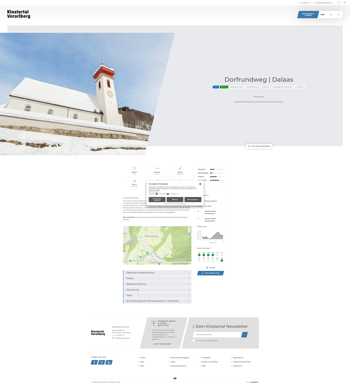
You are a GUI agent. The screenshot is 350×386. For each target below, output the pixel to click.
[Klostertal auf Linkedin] (109, 362)
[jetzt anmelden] (244, 334)
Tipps (129, 295)
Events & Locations (210, 362)
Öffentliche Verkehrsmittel (140, 272)
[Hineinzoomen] (189, 228)
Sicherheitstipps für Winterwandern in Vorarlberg (152, 301)
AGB (203, 366)
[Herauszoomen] (189, 231)
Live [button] (322, 14)
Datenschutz (238, 358)
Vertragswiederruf (178, 366)
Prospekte (206, 358)
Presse (143, 358)
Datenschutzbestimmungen (211, 340)
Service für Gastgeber (180, 358)
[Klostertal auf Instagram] (101, 362)
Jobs (142, 366)
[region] (157, 262)
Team (142, 362)
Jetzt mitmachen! (162, 344)
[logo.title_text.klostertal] (18, 14)
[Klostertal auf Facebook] (94, 362)
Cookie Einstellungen (242, 362)
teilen (212, 267)
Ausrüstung (132, 289)
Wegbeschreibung (136, 284)
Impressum (237, 366)
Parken (130, 278)
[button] (331, 14)
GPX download (212, 273)
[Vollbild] (189, 234)
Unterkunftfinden (308, 14)
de (339, 2)
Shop (173, 362)
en (345, 2)
